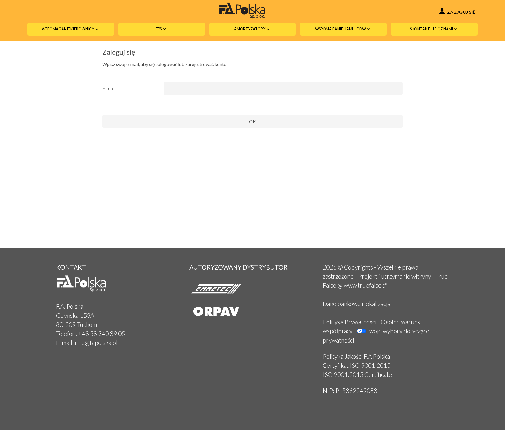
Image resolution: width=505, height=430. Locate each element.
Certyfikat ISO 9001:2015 (356, 365)
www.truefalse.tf (365, 285)
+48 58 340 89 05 (101, 333)
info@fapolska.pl (96, 342)
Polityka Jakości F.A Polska (356, 356)
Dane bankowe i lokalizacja (356, 303)
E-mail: (109, 88)
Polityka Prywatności (349, 321)
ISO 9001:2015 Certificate (357, 374)
